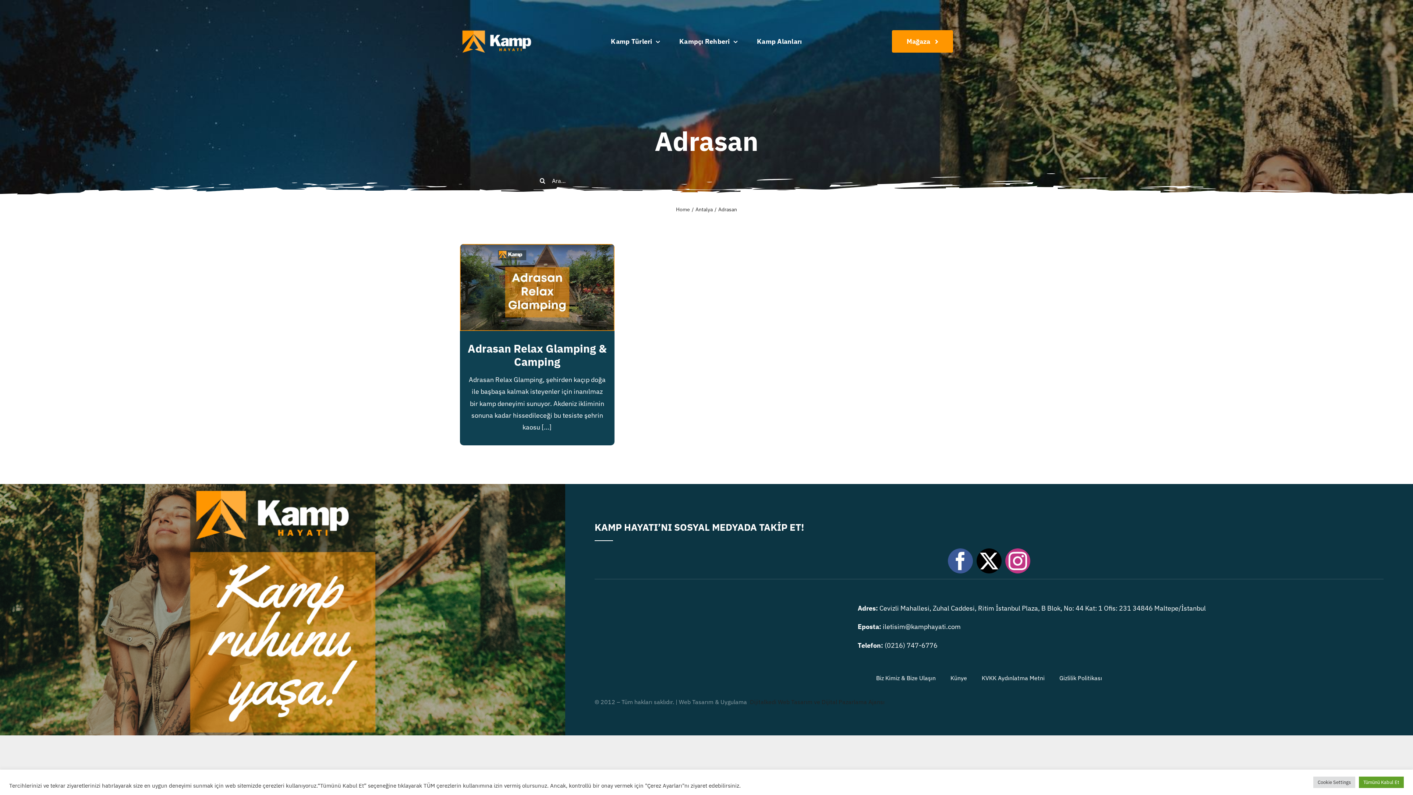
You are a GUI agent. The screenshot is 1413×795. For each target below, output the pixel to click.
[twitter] (989, 560)
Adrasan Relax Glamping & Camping (537, 355)
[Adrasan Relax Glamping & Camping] (537, 249)
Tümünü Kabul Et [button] (1381, 782)
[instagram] (1017, 560)
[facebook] (960, 560)
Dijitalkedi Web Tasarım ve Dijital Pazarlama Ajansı (817, 702)
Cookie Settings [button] (1334, 782)
